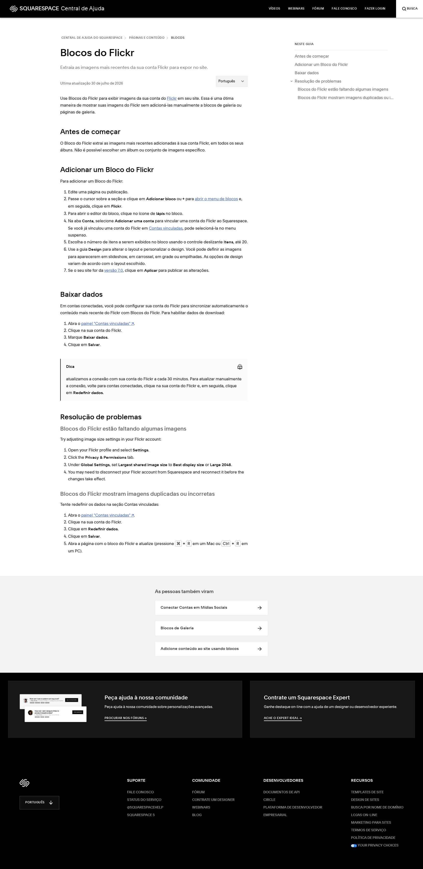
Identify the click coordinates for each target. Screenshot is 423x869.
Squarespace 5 (141, 815)
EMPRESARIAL (275, 815)
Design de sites (365, 800)
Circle (269, 800)
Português (35, 802)
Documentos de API (281, 792)
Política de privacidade (373, 838)
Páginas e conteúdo (146, 38)
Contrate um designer (213, 800)
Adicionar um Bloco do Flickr (321, 64)
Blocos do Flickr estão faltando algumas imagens (343, 89)
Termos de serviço (368, 830)
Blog (197, 815)
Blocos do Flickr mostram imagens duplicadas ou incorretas (347, 97)
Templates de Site (367, 792)
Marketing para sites (371, 822)
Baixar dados (307, 72)
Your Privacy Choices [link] (378, 845)
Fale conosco (140, 792)
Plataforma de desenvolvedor (292, 807)
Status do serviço (144, 800)
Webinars (201, 807)
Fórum (198, 792)
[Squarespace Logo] (24, 783)
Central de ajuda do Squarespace (92, 38)
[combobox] (232, 81)
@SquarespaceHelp (145, 807)
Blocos (177, 38)
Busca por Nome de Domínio (377, 807)
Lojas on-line (364, 815)
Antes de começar (312, 56)
